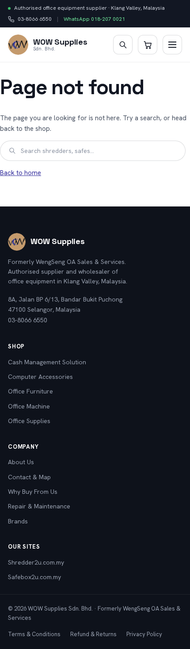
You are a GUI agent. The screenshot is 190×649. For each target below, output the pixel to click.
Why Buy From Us (32, 492)
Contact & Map (29, 477)
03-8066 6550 (30, 19)
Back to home (20, 172)
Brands (18, 521)
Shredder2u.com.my (36, 562)
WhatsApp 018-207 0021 (94, 19)
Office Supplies (29, 421)
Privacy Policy (144, 634)
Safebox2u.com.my (34, 577)
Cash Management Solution (47, 362)
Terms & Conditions (34, 634)
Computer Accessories (40, 377)
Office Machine (29, 406)
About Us (21, 462)
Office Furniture (30, 391)
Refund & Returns (93, 634)
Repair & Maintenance (39, 506)
